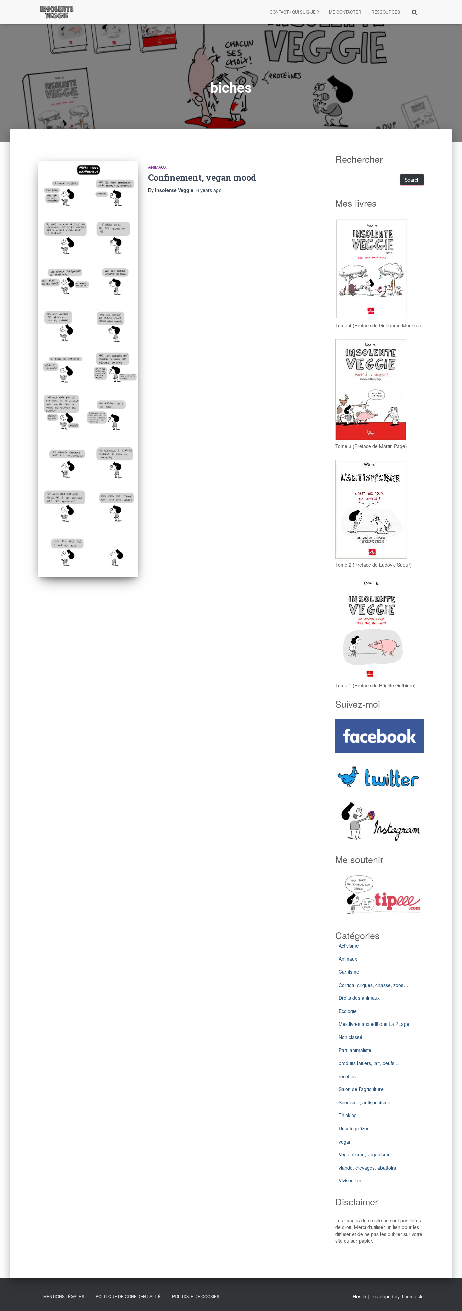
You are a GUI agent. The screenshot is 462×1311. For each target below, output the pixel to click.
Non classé (350, 1037)
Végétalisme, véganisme (365, 1154)
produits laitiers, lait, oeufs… (369, 1063)
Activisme (349, 945)
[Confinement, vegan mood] (88, 369)
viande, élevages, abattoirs (367, 1167)
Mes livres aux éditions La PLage (374, 1023)
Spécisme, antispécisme (364, 1102)
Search (412, 179)
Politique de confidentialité (128, 1296)
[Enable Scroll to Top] (448, 1297)
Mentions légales (63, 1296)
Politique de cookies (196, 1296)
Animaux (157, 167)
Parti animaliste (355, 1049)
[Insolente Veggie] (56, 11)
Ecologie (348, 1011)
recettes (347, 1076)
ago (209, 190)
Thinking (348, 1115)
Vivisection (350, 1180)
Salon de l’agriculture (361, 1089)
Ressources (385, 12)
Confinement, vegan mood (202, 177)
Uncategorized (354, 1128)
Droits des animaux (359, 997)
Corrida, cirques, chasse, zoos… (373, 985)
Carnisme (349, 971)
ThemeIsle (412, 1296)
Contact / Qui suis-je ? (294, 12)
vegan (345, 1141)
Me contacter (345, 12)
